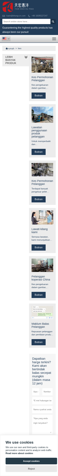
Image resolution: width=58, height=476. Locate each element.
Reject (31, 468)
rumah (9, 48)
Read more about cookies (19, 453)
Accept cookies (31, 461)
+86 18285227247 (39, 16)
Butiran (39, 95)
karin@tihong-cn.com (16, 16)
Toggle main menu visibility (54, 39)
